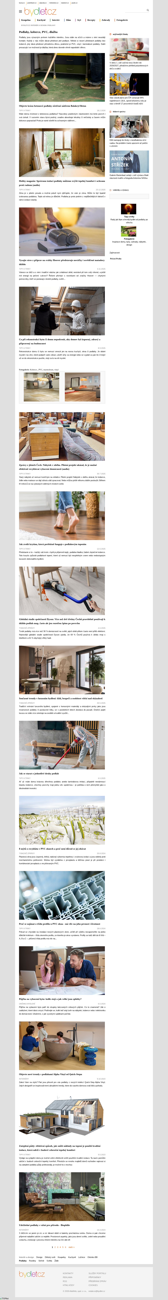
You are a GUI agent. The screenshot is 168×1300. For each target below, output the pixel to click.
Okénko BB (93, 1257)
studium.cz (65, 3)
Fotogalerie (122, 20)
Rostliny (32, 1261)
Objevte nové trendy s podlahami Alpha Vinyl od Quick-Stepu (50, 1074)
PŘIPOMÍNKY (95, 1277)
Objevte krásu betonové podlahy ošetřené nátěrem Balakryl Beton (52, 106)
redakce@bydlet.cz (96, 1291)
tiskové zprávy (119, 112)
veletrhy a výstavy (121, 190)
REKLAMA (67, 1277)
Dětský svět (50, 1257)
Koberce (34, 370)
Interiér (56, 20)
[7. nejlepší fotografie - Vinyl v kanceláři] (39, 401)
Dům (68, 20)
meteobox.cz (53, 3)
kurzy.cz (22, 3)
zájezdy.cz (43, 3)
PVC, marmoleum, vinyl (49, 370)
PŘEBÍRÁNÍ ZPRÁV (97, 1281)
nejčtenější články (120, 34)
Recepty (91, 20)
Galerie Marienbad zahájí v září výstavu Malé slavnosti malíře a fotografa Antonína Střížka (129, 176)
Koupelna (26, 20)
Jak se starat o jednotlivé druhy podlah (39, 773)
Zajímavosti (115, 253)
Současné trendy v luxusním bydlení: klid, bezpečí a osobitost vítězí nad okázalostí (61, 698)
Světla (49, 1261)
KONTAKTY (68, 1273)
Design (39, 1257)
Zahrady (106, 20)
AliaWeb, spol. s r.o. (77, 1291)
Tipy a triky (24, 110)
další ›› (72, 1247)
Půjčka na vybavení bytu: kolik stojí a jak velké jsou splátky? (50, 999)
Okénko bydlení (27, 1004)
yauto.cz (74, 3)
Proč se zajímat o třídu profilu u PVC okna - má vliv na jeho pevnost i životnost (59, 924)
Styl (79, 20)
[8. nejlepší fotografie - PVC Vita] (80, 401)
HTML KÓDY (68, 1285)
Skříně (41, 1261)
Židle (56, 1261)
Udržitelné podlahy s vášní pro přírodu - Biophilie (44, 1225)
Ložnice (81, 1257)
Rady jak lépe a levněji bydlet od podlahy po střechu (129, 219)
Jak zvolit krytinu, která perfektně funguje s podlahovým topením (52, 544)
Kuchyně (41, 20)
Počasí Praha (115, 259)
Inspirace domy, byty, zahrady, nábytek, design (129, 242)
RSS (65, 1281)
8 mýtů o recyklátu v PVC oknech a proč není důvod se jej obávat (52, 848)
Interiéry (24, 1079)
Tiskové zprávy (27, 628)
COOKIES (93, 1285)
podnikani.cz (31, 3)
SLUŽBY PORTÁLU (97, 1273)
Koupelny (62, 1257)
